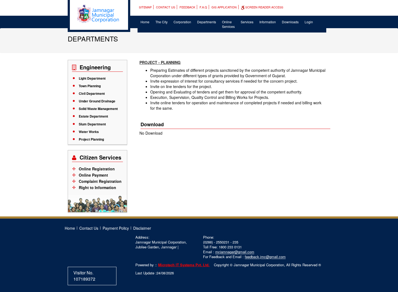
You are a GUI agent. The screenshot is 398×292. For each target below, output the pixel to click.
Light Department (92, 78)
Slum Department (92, 124)
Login (309, 22)
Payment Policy (116, 228)
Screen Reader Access (263, 7)
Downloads (290, 22)
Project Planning (91, 139)
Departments (206, 22)
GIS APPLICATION (224, 7)
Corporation (182, 22)
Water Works (89, 131)
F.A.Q (203, 7)
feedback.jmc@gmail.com (265, 256)
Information (267, 22)
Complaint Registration (100, 181)
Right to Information (97, 187)
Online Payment (93, 175)
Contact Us (165, 7)
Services (247, 22)
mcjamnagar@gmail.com (234, 251)
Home (145, 22)
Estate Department (93, 116)
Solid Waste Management (98, 108)
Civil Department (92, 93)
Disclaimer (142, 228)
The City (161, 22)
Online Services (228, 24)
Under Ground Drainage (97, 101)
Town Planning (90, 85)
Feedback (187, 7)
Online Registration (97, 168)
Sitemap (145, 7)
